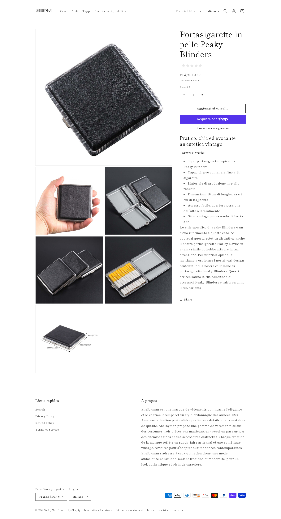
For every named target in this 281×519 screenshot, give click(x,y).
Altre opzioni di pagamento (213, 128)
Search (40, 409)
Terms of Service (47, 429)
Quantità (185, 87)
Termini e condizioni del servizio (165, 510)
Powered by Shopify (69, 510)
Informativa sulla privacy (98, 510)
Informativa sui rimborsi (129, 510)
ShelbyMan (50, 510)
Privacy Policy (45, 416)
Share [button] (188, 299)
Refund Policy (44, 423)
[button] (110, 11)
